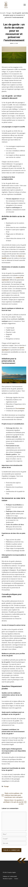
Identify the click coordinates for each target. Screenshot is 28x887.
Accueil (2, 13)
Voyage (8, 13)
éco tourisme (20, 408)
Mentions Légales (7, 878)
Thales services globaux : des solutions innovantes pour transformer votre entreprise (13, 795)
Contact (16, 878)
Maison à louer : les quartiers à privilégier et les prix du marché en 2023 (13, 802)
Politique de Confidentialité (10, 876)
